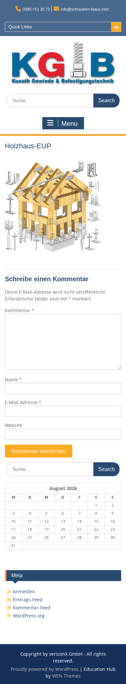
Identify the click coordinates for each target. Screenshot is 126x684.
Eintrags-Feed (28, 599)
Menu (69, 123)
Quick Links (20, 26)
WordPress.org (29, 616)
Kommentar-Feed (31, 608)
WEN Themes (66, 676)
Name (13, 379)
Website (13, 425)
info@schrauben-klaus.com (85, 9)
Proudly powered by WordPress (45, 669)
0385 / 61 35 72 (36, 9)
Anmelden (24, 591)
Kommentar (19, 310)
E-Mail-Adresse (23, 402)
